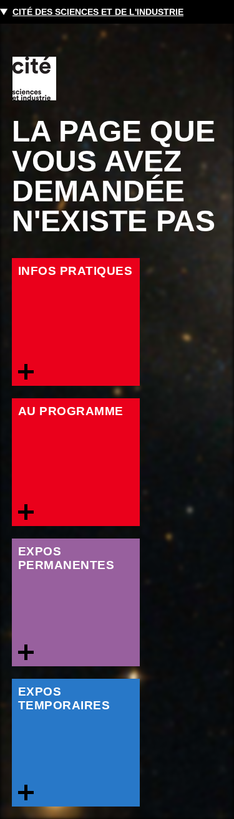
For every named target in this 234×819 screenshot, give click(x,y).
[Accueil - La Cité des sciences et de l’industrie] (34, 78)
